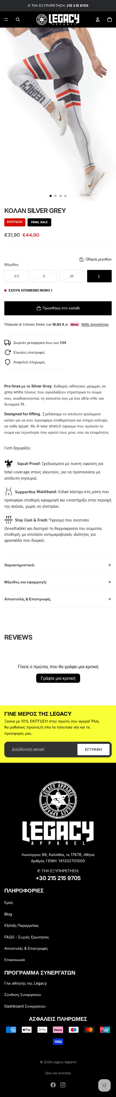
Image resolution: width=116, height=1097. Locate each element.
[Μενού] (6, 19)
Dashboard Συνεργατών (25, 1006)
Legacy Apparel (64, 1062)
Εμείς (8, 902)
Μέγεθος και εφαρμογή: (25, 582)
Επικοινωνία (14, 959)
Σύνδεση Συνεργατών (22, 994)
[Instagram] (63, 1085)
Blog (8, 914)
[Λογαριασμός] (98, 19)
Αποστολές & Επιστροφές (27, 599)
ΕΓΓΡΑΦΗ (93, 749)
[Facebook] (53, 1085)
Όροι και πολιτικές (58, 1073)
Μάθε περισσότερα (94, 324)
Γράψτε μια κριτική (58, 678)
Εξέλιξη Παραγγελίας (21, 925)
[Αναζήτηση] (18, 19)
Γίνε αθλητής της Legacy (25, 983)
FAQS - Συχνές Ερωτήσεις (26, 937)
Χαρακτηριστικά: (19, 565)
